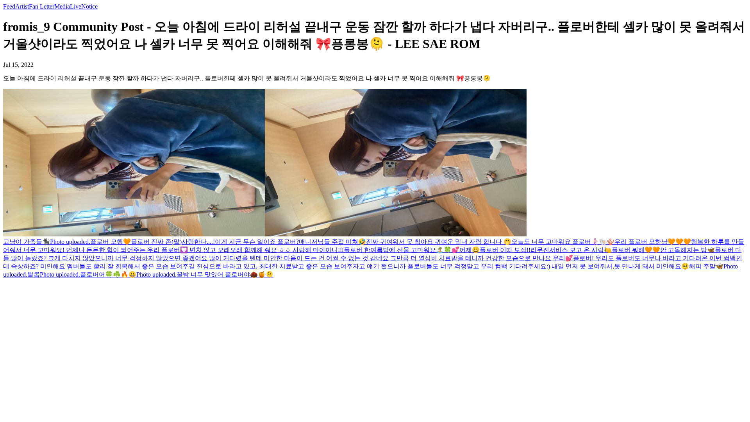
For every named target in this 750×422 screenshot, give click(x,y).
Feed (9, 6)
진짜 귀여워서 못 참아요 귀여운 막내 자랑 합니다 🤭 (438, 241)
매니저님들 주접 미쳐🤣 (332, 241)
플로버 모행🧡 (110, 241)
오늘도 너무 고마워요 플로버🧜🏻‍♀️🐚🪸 (562, 241)
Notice (89, 6)
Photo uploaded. (70, 241)
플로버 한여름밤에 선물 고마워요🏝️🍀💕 (401, 250)
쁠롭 (33, 274)
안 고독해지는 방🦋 (687, 250)
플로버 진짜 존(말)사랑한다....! (173, 241)
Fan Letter (41, 6)
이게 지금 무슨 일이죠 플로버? (257, 241)
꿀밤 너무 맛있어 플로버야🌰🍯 (221, 274)
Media (62, 6)
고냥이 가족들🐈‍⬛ (26, 241)
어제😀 (469, 250)
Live (75, 6)
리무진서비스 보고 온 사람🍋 (571, 250)
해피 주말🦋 (706, 266)
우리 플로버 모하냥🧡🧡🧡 (652, 241)
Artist (22, 6)
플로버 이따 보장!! (505, 250)
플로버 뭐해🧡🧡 (636, 250)
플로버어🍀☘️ (100, 274)
